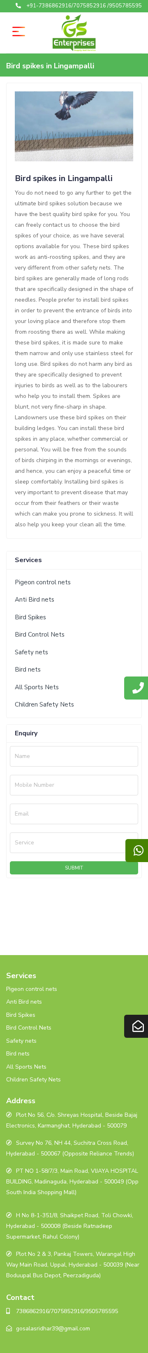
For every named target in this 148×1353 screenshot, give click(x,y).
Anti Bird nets (34, 599)
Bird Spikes (30, 617)
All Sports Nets (37, 687)
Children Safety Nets (44, 704)
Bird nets (28, 669)
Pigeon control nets (43, 582)
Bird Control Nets (40, 634)
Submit (74, 868)
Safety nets (31, 652)
